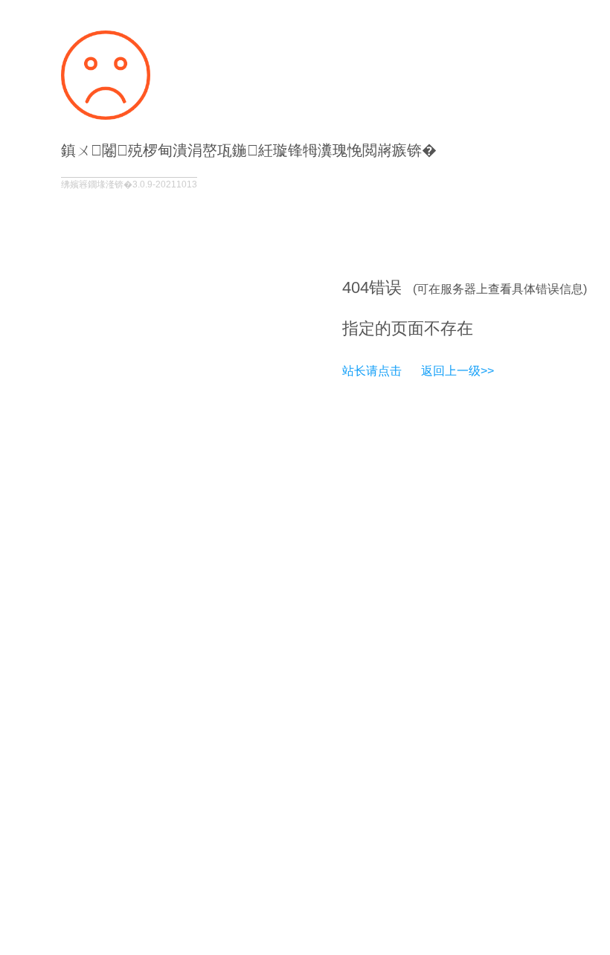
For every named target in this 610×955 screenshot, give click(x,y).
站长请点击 (372, 370)
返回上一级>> (457, 370)
